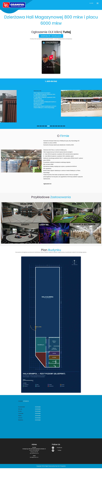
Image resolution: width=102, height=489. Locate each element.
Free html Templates (60, 460)
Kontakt (91, 3)
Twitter (59, 444)
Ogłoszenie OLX (47, 178)
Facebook (59, 441)
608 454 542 (51, 81)
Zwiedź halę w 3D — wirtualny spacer (51, 36)
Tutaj (67, 32)
